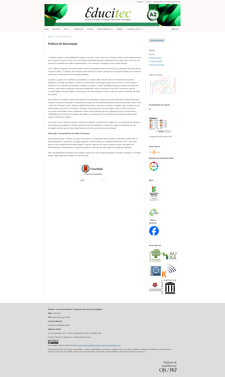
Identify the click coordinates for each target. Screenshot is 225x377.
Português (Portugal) (156, 65)
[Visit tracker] (150, 109)
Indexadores (78, 29)
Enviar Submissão (156, 40)
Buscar (176, 29)
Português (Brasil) (155, 61)
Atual (46, 29)
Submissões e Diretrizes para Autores (167, 2)
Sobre (66, 29)
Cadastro (119, 29)
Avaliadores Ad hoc (134, 29)
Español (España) (155, 58)
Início (50, 37)
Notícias (90, 29)
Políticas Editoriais (104, 29)
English (151, 54)
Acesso (148, 2)
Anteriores (56, 29)
